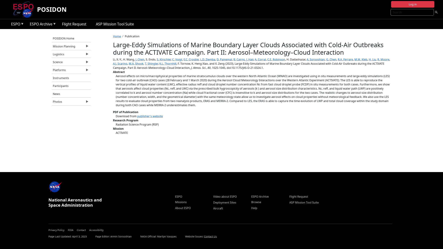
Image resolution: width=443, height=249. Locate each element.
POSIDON (52, 9)
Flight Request (74, 24)
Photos (57, 102)
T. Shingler (151, 64)
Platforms (59, 71)
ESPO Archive (40, 25)
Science (57, 63)
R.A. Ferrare (345, 59)
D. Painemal (224, 59)
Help (254, 208)
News (56, 94)
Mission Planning (63, 47)
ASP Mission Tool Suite (115, 24)
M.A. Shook (136, 64)
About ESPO (183, 208)
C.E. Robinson (276, 59)
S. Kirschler (164, 59)
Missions (181, 202)
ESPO (14, 25)
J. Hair (249, 59)
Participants (61, 86)
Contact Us (210, 236)
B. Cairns (239, 59)
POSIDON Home (63, 38)
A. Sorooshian (316, 59)
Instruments (61, 78)
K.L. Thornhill (167, 64)
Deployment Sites (224, 202)
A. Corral (260, 59)
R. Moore (383, 59)
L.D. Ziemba (207, 59)
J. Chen (139, 59)
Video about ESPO (225, 197)
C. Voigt (177, 59)
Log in (413, 4)
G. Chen (331, 59)
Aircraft (218, 208)
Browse (256, 202)
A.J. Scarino (120, 64)
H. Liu (372, 59)
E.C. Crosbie (191, 59)
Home (117, 36)
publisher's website (150, 116)
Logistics (58, 55)
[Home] (24, 9)
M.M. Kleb (360, 59)
